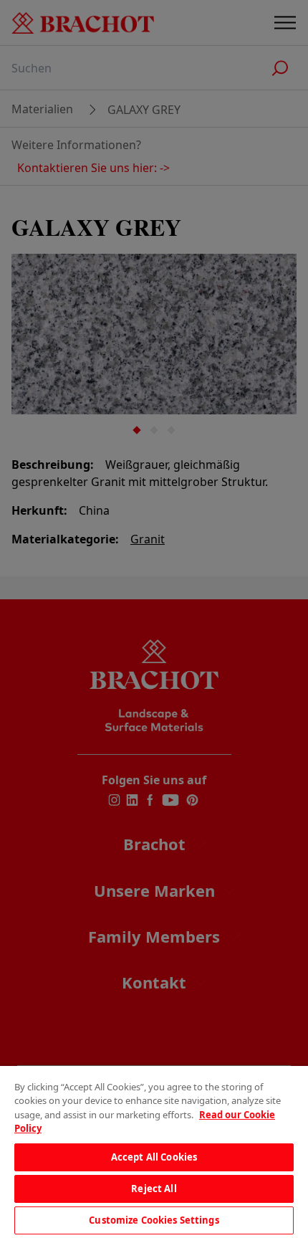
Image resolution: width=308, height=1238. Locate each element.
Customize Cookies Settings (153, 1220)
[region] (154, 1152)
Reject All (153, 1188)
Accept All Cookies (154, 1157)
